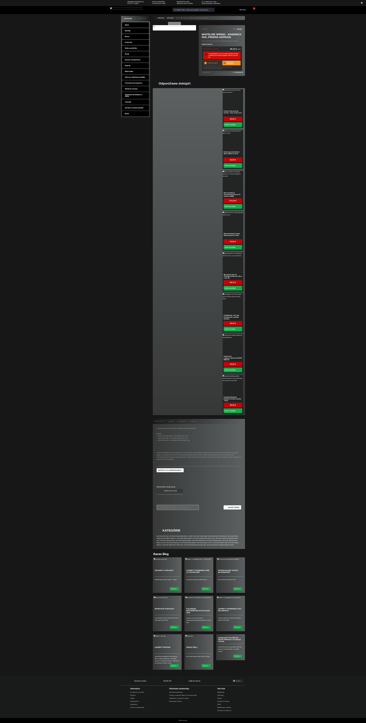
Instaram (353, 3)
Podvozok (128, 42)
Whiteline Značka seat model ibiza (172, 545)
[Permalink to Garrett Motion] (167, 636)
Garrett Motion (162, 647)
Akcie (127, 25)
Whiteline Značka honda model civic (204, 538)
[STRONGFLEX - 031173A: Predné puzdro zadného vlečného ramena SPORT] (233, 303)
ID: (202, 29)
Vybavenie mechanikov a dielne (133, 95)
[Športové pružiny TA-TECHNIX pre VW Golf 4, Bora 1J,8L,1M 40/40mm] (233, 263)
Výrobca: (234, 29)
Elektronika (129, 71)
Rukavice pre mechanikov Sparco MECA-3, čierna (232, 152)
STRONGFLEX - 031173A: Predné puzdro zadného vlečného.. (231, 317)
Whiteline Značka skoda (184, 538)
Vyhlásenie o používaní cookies (179, 698)
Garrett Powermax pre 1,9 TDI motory (197, 571)
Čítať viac (173, 589)
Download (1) (183, 421)
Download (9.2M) (170, 491)
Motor (127, 36)
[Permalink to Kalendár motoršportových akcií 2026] (198, 598)
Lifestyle (128, 102)
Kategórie (128, 18)
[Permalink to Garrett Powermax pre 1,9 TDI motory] (198, 559)
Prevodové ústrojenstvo (133, 83)
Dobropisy (220, 695)
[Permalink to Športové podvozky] (167, 598)
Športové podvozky (164, 609)
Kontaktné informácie (137, 692)
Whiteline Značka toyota (204, 542)
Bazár (127, 114)
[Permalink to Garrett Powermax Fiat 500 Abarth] (230, 598)
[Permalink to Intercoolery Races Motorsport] (230, 559)
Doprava (132, 695)
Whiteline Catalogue (166, 487)
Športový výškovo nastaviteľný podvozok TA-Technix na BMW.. (232, 194)
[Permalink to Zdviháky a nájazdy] (167, 559)
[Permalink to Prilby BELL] (198, 636)
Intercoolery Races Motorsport (228, 571)
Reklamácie (133, 704)
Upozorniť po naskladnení (230, 63)
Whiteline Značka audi (173, 542)
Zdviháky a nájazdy (164, 570)
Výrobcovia (142, 18)
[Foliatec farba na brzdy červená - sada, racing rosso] (233, 99)
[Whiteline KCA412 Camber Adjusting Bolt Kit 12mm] (233, 222)
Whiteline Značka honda (167, 540)
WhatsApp (164, 9)
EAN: (233, 72)
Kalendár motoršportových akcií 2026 (198, 611)
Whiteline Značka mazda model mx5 (195, 545)
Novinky (127, 31)
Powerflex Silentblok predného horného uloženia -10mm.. (232, 398)
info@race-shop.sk (194, 681)
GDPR (219, 704)
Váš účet (242, 10)
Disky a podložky (131, 48)
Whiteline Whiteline (163, 536)
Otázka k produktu (212, 63)
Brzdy (127, 54)
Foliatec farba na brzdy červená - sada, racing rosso (233, 112)
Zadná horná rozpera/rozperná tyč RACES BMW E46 (233, 358)
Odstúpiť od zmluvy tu (224, 710)
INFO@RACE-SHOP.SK (159, 9)
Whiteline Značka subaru (183, 540)
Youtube (356, 3)
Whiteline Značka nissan (188, 542)
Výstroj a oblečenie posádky (135, 77)
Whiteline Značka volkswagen (217, 536)
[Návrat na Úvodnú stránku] (154, 18)
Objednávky (220, 692)
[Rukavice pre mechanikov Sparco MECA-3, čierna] (233, 140)
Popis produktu (159, 421)
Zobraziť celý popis (207, 44)
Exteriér (128, 65)
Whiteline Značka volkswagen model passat (220, 545)
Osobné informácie (223, 701)
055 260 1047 (153, 9)
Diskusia (193, 421)
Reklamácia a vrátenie (224, 707)
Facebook (349, 3)
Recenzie (171, 421)
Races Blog (161, 554)
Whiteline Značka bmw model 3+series (181, 536)
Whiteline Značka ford (220, 542)
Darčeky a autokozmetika (134, 108)
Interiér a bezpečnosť (132, 60)
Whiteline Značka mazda (214, 540)
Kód (204, 72)
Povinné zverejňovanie (137, 707)
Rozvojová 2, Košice (140, 681)
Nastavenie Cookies (175, 701)
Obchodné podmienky (176, 692)
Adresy (219, 698)
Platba (132, 698)
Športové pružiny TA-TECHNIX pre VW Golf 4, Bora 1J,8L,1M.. (233, 276)
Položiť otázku (233, 507)
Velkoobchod (134, 701)
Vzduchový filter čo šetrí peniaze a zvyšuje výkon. (229, 639)
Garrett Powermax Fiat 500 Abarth (229, 610)
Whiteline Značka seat (199, 540)
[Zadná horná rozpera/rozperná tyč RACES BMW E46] (233, 344)
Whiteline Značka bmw (200, 536)
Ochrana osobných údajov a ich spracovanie (183, 695)
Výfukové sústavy (131, 89)
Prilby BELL (192, 647)
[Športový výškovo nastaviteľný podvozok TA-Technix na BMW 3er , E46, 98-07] (233, 181)
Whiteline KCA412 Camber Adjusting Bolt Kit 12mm (232, 234)
